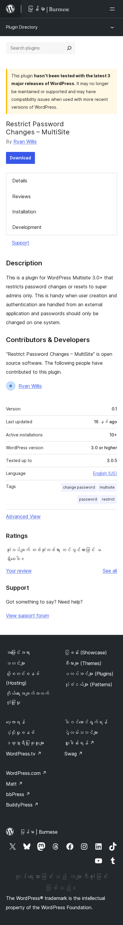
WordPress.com (26, 773)
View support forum (27, 615)
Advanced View (23, 516)
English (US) (105, 473)
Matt (14, 784)
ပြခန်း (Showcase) (85, 652)
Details (19, 181)
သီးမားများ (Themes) (83, 663)
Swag (73, 754)
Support (20, 243)
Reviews (21, 196)
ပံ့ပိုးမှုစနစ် (20, 732)
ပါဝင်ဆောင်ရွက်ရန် (85, 722)
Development (26, 227)
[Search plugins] (69, 48)
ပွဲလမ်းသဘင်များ (81, 732)
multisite (107, 487)
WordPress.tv (23, 754)
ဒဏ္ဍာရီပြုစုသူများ (25, 743)
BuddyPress (22, 805)
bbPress (18, 794)
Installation (24, 212)
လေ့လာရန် (15, 722)
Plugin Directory (22, 27)
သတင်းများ (15, 663)
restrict (108, 499)
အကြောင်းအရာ (18, 652)
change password (79, 487)
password (88, 499)
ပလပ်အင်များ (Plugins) (88, 674)
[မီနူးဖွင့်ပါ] (113, 9)
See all (110, 571)
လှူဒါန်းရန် (79, 743)
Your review (19, 571)
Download (20, 157)
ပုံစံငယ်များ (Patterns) (88, 684)
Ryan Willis (25, 141)
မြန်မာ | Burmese (39, 832)
